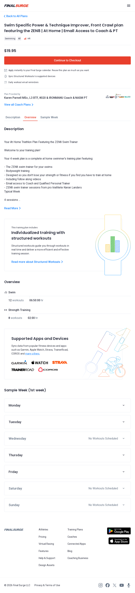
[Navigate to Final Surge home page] (16, 5)
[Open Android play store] (119, 532)
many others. (32, 353)
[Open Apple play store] (119, 540)
